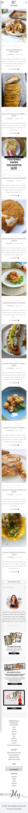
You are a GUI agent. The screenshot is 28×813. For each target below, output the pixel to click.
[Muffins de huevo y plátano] (14, 404)
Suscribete (14, 740)
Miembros (14, 738)
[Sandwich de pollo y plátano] (14, 279)
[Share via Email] (18, 69)
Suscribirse (14, 769)
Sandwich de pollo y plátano (14, 303)
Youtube (14, 779)
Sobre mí (14, 743)
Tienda (14, 729)
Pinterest (14, 785)
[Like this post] (9, 69)
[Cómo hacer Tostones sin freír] (14, 154)
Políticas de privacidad (14, 759)
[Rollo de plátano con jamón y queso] (14, 90)
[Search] (26, 2)
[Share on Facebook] (11, 69)
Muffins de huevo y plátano (14, 428)
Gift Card (14, 731)
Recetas (14, 734)
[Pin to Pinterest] (14, 69)
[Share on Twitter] (13, 69)
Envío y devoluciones (14, 755)
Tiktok (14, 781)
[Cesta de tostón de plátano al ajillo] (14, 530)
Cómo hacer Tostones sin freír (14, 178)
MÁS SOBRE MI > (14, 625)
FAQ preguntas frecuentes (14, 752)
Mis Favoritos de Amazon (14, 745)
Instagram (14, 776)
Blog (14, 736)
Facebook (14, 783)
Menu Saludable (14, 725)
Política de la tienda (14, 757)
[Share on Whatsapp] (16, 69)
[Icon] (14, 25)
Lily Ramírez (11, 54)
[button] (2, 2)
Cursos (14, 727)
